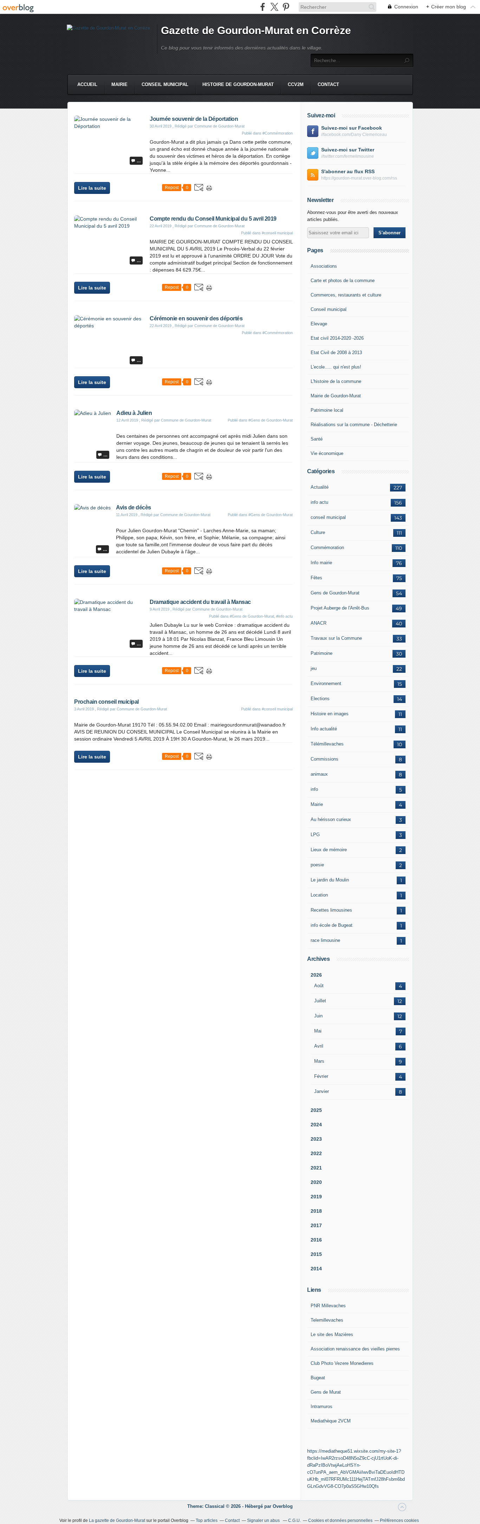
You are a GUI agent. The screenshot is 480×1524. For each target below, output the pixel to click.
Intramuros (321, 1406)
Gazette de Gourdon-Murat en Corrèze (256, 30)
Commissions (324, 759)
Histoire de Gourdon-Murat (238, 84)
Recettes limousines (331, 910)
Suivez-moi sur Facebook (351, 128)
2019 (316, 1196)
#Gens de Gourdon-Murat (270, 420)
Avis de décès (133, 507)
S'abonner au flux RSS (348, 171)
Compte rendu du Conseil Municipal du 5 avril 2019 (213, 219)
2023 (316, 1139)
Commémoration (327, 547)
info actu (319, 502)
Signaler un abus (264, 1520)
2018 (316, 1211)
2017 (316, 1225)
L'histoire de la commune (336, 381)
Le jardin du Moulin (330, 880)
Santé (317, 439)
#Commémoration (277, 133)
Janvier (321, 1091)
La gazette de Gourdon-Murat (117, 1520)
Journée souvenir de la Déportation (194, 119)
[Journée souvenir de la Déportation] (109, 126)
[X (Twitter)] (274, 7)
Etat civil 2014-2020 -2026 (337, 338)
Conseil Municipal (165, 84)
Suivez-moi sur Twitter (347, 149)
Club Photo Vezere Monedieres (342, 1363)
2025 (316, 1110)
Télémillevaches (327, 744)
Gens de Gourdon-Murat (335, 592)
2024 (316, 1124)
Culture (318, 532)
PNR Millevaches (328, 1305)
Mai (318, 1031)
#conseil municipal (277, 233)
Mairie (119, 84)
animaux (319, 774)
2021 (316, 1168)
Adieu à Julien (134, 413)
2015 (316, 1254)
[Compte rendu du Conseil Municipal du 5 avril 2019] (109, 226)
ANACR (318, 623)
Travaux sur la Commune (336, 638)
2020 (316, 1182)
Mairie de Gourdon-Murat (336, 395)
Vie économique (327, 453)
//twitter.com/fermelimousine (347, 156)
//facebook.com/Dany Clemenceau (354, 134)
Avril (318, 1046)
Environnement (326, 683)
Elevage (319, 323)
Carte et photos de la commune (343, 280)
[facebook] (262, 7)
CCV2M (296, 84)
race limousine (325, 940)
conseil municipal (328, 517)
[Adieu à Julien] (92, 413)
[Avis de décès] (92, 507)
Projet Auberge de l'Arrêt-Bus (340, 608)
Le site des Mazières (332, 1334)
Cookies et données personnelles (340, 1520)
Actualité (320, 487)
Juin (318, 1015)
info (314, 789)
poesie (317, 864)
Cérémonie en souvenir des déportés (196, 318)
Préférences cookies (399, 1520)
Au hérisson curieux (331, 819)
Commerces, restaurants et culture (346, 295)
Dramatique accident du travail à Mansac (200, 602)
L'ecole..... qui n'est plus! (336, 367)
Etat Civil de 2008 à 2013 (336, 352)
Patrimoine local (327, 410)
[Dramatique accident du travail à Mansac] (109, 609)
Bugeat (318, 1377)
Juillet (320, 1000)
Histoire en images (330, 713)
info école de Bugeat (331, 925)
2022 (316, 1153)
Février (321, 1076)
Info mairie (321, 562)
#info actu (284, 616)
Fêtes (316, 577)
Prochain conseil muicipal (106, 702)
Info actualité (324, 728)
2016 (316, 1240)
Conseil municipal (328, 309)
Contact (328, 84)
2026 (316, 975)
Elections (320, 698)
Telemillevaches (327, 1320)
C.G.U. (294, 1520)
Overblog (283, 1506)
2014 (316, 1268)
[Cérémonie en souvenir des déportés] (109, 325)
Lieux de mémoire (329, 849)
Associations (324, 266)
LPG (315, 834)
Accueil (87, 84)
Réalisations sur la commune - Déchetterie (354, 424)
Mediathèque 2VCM (331, 1421)
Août (319, 985)
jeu (314, 668)
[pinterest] (285, 7)
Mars (319, 1061)
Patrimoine (321, 653)
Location (319, 895)
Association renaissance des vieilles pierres (355, 1349)
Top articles (207, 1520)
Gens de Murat (326, 1392)
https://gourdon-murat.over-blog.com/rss (359, 178)
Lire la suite (92, 188)
